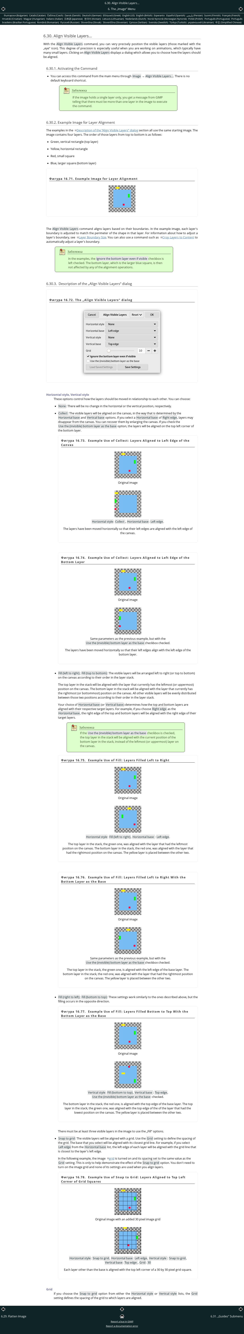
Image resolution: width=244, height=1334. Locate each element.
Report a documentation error (122, 1326)
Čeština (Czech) (55, 15)
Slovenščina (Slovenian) (115, 22)
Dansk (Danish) (73, 15)
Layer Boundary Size (92, 237)
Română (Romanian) (48, 22)
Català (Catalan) (37, 15)
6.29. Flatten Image (13, 1316)
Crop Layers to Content (178, 237)
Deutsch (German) (91, 15)
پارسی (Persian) (194, 15)
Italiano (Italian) (54, 18)
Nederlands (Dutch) (135, 18)
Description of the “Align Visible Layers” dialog (107, 130)
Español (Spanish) (175, 15)
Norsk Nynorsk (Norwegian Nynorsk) (167, 18)
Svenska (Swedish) (158, 22)
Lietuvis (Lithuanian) (113, 18)
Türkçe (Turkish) (178, 22)
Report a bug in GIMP (122, 1321)
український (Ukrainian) (201, 22)
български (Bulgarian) (16, 15)
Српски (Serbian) (138, 22)
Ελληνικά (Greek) (112, 15)
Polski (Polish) (195, 18)
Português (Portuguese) (217, 18)
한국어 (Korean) (92, 18)
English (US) (128, 15)
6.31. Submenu (227, 1316)
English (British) (144, 15)
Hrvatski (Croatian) (12, 18)
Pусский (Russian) (69, 22)
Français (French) (231, 15)
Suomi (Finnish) (212, 15)
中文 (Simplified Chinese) (228, 22)
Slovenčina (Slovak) (91, 22)
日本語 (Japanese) (73, 18)
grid (111, 1158)
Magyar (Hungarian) (34, 18)
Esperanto (159, 15)
